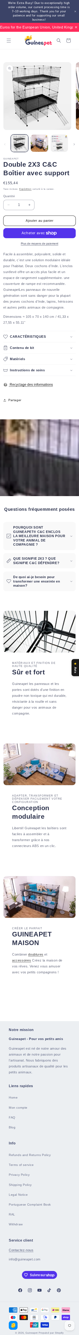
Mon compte (18, 1107)
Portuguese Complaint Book (30, 1204)
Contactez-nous (21, 1250)
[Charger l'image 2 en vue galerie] (39, 143)
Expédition (25, 189)
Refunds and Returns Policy (30, 1155)
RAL (12, 1214)
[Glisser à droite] (74, 144)
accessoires (21, 960)
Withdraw (16, 1224)
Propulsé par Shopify (51, 1332)
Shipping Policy (20, 1185)
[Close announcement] (75, 11)
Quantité (9, 196)
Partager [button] (15, 400)
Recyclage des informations (31, 384)
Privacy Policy (19, 1174)
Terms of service (21, 1165)
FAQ (12, 1117)
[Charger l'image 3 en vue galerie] (59, 143)
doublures (35, 954)
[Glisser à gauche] (5, 144)
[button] (9, 40)
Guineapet (31, 1332)
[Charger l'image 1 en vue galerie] (19, 143)
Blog (12, 1127)
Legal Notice (18, 1194)
